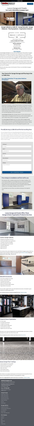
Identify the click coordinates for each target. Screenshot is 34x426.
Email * (4, 148)
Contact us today (24, 252)
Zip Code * (4, 153)
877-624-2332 (6, 388)
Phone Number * (6, 158)
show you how (23, 334)
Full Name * (5, 144)
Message (4, 162)
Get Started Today (17, 172)
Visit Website (17, 51)
